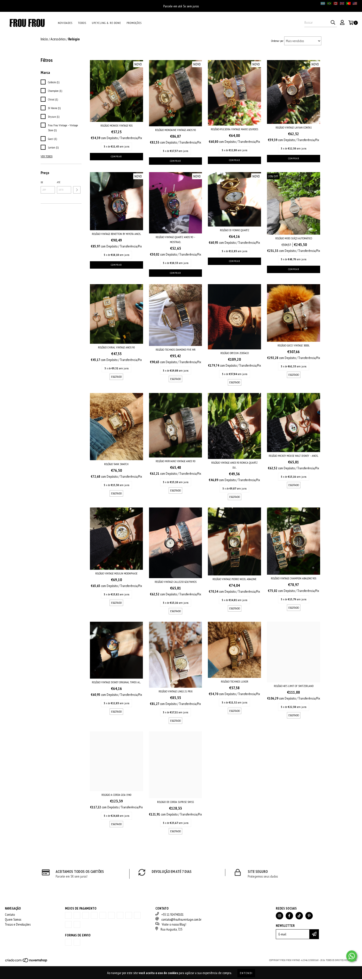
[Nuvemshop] (26, 961)
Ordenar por (277, 41)
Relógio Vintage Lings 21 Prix (176, 691)
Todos (82, 23)
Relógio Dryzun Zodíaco (234, 353)
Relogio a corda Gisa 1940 (116, 795)
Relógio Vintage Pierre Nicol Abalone (234, 579)
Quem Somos (13, 919)
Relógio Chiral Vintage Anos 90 (116, 347)
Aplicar (77, 190)
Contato (10, 914)
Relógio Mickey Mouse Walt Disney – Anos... (293, 455)
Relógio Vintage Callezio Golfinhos (176, 582)
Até (58, 182)
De (42, 182)
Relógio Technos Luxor (234, 681)
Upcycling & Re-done (106, 23)
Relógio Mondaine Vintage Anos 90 (175, 130)
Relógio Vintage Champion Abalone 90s (293, 578)
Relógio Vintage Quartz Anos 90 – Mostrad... (175, 239)
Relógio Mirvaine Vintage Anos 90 (175, 461)
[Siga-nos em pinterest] (309, 915)
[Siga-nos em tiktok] (299, 915)
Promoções (134, 23)
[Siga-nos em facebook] (289, 915)
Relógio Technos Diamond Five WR (176, 349)
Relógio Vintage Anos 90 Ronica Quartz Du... (234, 465)
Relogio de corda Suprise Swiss (175, 802)
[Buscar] (333, 22)
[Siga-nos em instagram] (279, 915)
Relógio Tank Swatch (116, 464)
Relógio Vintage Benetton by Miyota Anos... (116, 234)
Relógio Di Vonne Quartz (234, 230)
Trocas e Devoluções (18, 924)
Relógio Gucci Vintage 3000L (294, 345)
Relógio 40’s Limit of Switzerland (293, 686)
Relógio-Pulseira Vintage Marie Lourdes (234, 129)
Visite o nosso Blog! (174, 924)
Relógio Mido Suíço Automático (293, 238)
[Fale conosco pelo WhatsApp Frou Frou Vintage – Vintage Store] (351, 956)
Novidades (65, 23)
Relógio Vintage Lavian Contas (294, 127)
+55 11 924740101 (172, 914)
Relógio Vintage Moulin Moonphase (116, 573)
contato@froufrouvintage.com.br (181, 919)
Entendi (246, 973)
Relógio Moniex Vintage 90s (116, 125)
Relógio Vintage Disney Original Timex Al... (116, 682)
